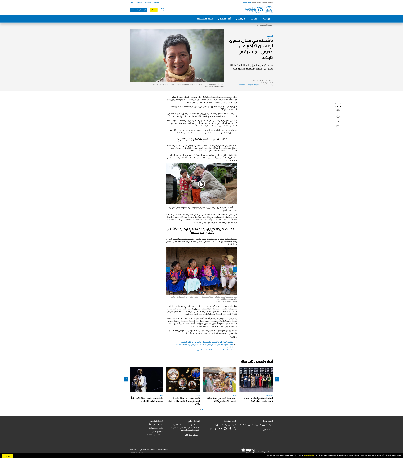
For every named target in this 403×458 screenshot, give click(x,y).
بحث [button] (169, 9)
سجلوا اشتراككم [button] (191, 435)
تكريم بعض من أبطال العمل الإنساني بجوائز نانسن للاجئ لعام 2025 (184, 401)
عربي (131, 2)
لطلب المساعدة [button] (137, 10)
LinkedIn (211, 428)
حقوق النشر (133, 449)
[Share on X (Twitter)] (338, 111)
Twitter (235, 428)
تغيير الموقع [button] (247, 2)
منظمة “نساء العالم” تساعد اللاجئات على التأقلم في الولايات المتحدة (207, 342)
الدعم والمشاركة (204, 18)
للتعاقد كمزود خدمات (155, 435)
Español (139, 2)
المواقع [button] (162, 9)
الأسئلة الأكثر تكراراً (156, 425)
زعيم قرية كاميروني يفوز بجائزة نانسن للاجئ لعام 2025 (221, 399)
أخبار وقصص (224, 18)
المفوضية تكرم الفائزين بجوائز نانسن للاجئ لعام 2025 (258, 399)
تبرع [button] (155, 10)
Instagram (225, 428)
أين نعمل (240, 18)
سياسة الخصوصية (163, 449)
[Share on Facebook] (338, 116)
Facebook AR (230, 428)
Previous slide (235, 269)
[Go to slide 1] (202, 410)
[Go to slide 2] (200, 410)
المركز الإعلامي (158, 431)
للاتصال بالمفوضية (156, 428)
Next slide (168, 269)
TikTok (215, 428)
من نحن (266, 18)
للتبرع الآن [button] (267, 430)
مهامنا (254, 18)
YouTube (220, 428)
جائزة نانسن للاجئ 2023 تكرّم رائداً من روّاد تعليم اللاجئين (147, 399)
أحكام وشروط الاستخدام (147, 449)
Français (148, 2)
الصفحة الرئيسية (268, 25)
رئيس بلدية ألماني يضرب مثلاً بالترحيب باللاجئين (215, 350)
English (156, 2)
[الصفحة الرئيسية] (258, 9)
